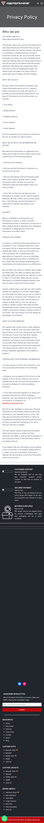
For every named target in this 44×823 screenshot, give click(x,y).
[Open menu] (42, 3)
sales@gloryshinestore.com (13, 403)
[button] (4, 818)
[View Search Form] (37, 3)
